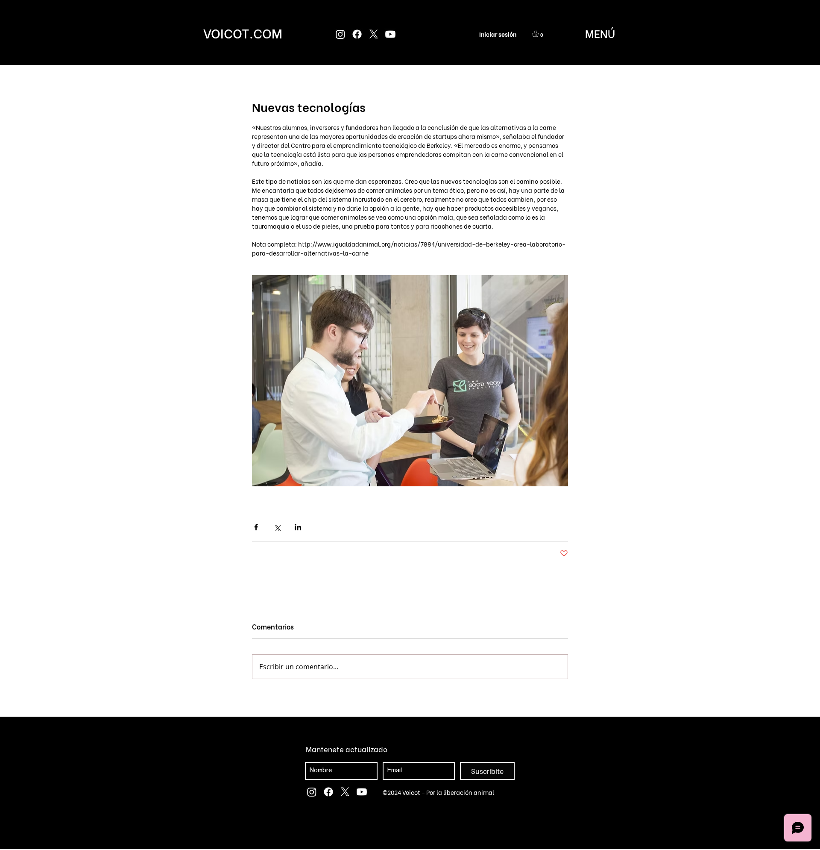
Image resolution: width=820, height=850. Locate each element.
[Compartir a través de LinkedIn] (298, 527)
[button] (539, 33)
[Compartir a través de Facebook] (256, 527)
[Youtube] (390, 34)
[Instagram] (340, 34)
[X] (374, 34)
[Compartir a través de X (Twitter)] (277, 527)
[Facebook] (357, 34)
